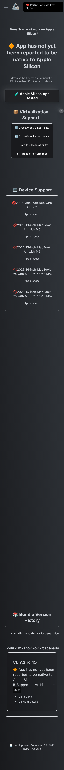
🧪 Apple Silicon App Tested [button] (32, 96)
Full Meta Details (28, 701)
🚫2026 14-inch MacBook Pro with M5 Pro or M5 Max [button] (32, 272)
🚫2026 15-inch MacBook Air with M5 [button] (32, 249)
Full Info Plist (25, 696)
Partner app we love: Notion (41, 6)
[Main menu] (6, 6)
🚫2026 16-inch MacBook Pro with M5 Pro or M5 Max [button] (32, 294)
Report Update (32, 748)
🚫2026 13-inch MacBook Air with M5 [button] (32, 227)
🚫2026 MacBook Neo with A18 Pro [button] (32, 205)
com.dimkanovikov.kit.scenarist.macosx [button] (32, 633)
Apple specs (32, 214)
